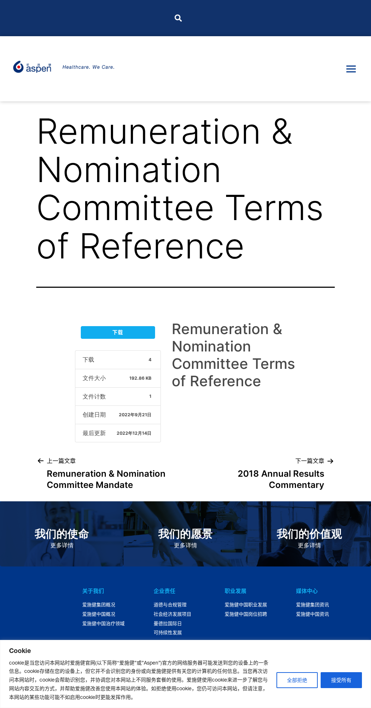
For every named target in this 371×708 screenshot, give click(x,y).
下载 (117, 332)
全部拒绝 (297, 680)
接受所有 (341, 680)
